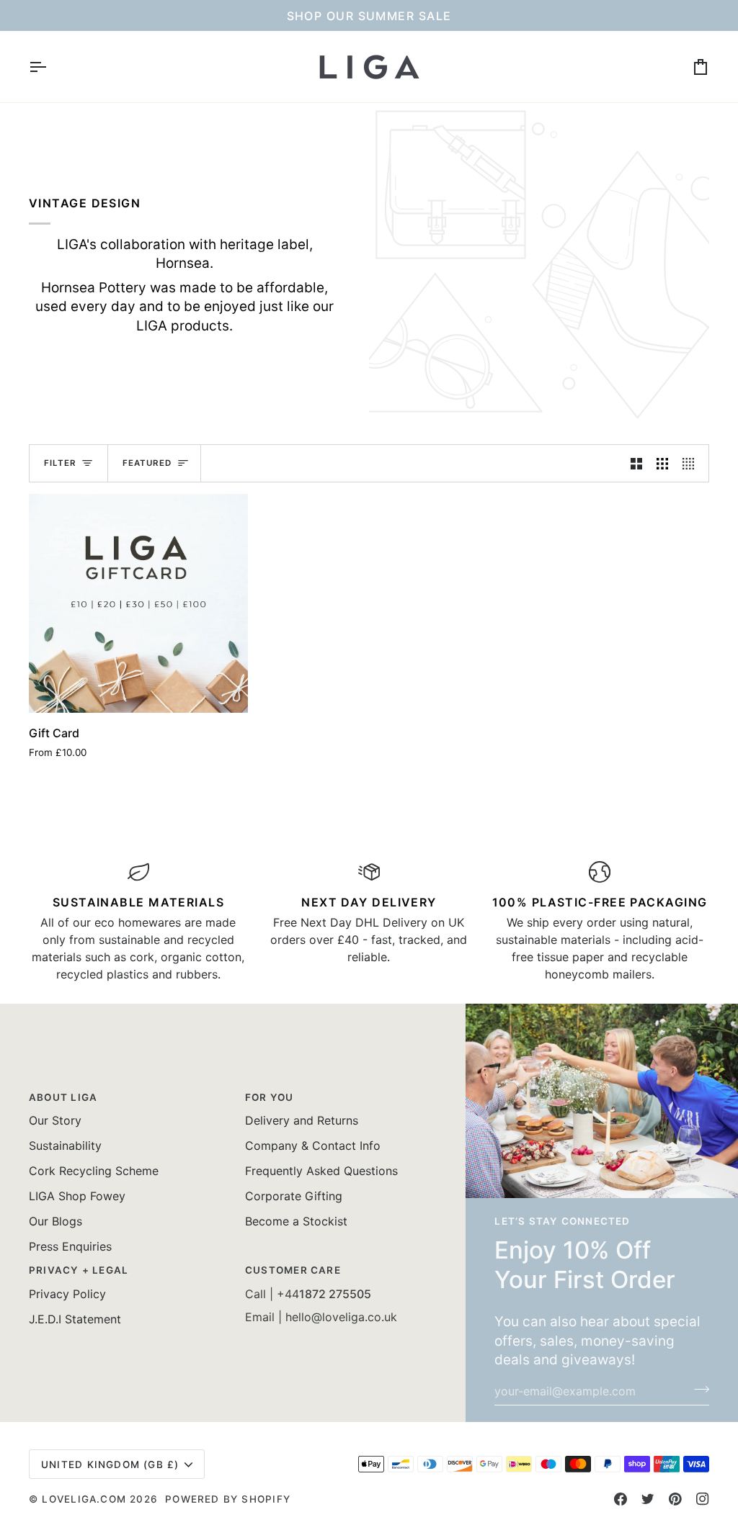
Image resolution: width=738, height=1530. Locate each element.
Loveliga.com (84, 1499)
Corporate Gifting (293, 1196)
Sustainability (65, 1145)
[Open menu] (50, 66)
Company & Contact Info (313, 1145)
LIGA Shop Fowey (77, 1196)
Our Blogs (55, 1221)
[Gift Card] (138, 603)
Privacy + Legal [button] (78, 1270)
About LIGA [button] (63, 1097)
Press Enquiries (70, 1246)
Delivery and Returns (301, 1120)
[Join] (697, 1388)
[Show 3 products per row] (662, 463)
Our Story (55, 1120)
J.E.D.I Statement (75, 1319)
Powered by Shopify (227, 1499)
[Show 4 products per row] (691, 463)
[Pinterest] (675, 1499)
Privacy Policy (67, 1294)
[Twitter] (647, 1499)
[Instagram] (702, 1499)
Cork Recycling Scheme (94, 1171)
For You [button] (269, 1097)
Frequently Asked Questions (321, 1171)
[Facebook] (620, 1499)
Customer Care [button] (293, 1270)
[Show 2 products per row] (636, 463)
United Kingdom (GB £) (110, 1464)
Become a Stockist (296, 1221)
